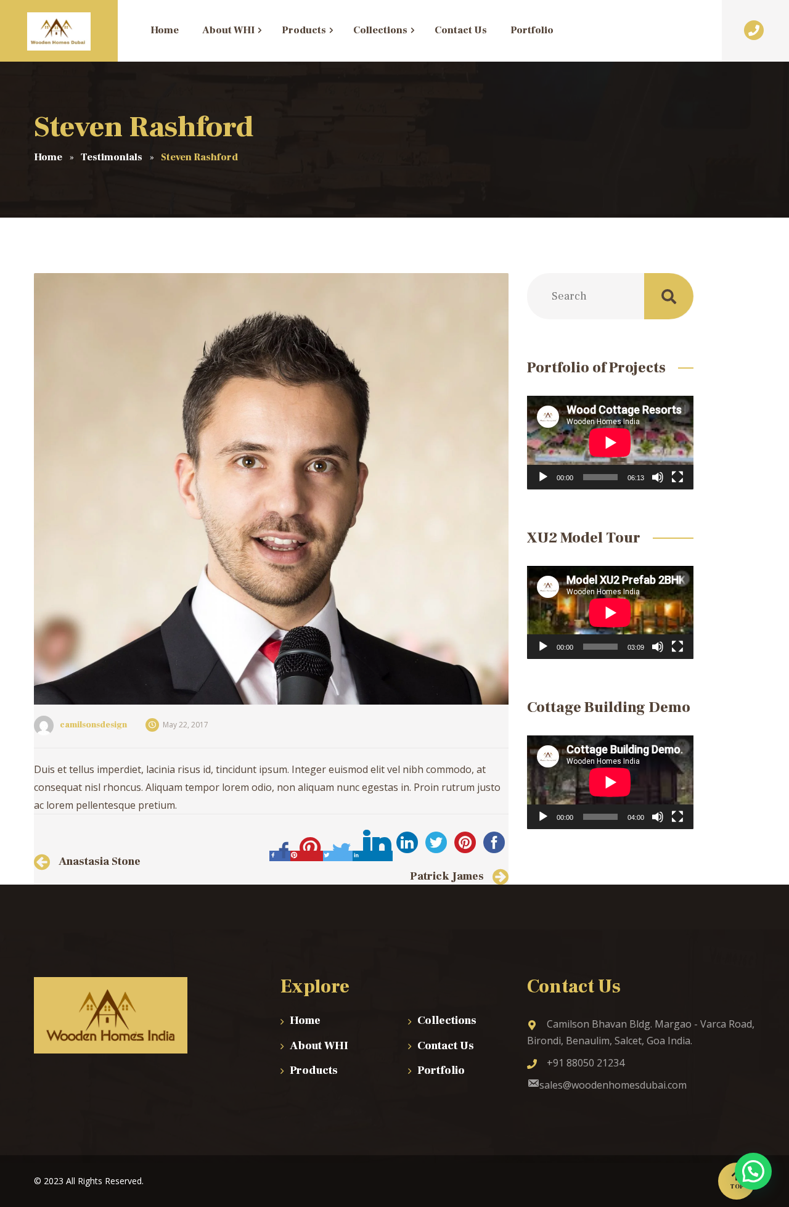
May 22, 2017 (185, 724)
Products (314, 1070)
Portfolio (441, 1070)
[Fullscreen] (677, 477)
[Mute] (658, 477)
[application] (610, 442)
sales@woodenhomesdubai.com (613, 1085)
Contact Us (445, 1046)
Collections (446, 1020)
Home (305, 1020)
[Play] (543, 477)
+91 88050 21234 (585, 1063)
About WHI (319, 1046)
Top (737, 1186)
